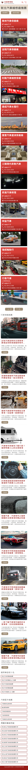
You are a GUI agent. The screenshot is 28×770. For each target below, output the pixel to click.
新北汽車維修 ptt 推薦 (8, 692)
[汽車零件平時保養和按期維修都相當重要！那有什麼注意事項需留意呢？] (14, 583)
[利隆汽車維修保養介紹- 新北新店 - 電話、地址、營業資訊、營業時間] (14, 82)
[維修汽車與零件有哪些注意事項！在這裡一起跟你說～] (14, 408)
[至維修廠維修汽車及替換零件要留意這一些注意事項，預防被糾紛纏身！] (14, 373)
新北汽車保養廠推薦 (7, 676)
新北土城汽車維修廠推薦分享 (10, 754)
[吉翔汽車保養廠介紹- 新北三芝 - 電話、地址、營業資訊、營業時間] (14, 53)
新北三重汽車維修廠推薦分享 (10, 762)
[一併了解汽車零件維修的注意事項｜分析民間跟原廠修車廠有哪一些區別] (14, 619)
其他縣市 (5, 13)
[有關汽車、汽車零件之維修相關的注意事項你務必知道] (14, 513)
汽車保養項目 (5, 715)
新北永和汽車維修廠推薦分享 (10, 750)
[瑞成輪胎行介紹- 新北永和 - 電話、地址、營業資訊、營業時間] (14, 253)
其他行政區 (16, 13)
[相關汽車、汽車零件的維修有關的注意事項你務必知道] (14, 653)
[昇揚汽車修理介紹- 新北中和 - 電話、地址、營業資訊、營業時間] (14, 196)
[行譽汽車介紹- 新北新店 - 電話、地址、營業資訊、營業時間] (14, 283)
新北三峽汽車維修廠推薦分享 (10, 746)
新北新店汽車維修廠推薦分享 (10, 758)
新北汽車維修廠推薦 (7, 684)
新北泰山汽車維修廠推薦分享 (10, 727)
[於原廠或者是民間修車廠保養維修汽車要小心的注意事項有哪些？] (14, 478)
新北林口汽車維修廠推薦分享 (10, 735)
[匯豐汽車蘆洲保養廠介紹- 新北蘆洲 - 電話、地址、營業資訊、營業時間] (14, 139)
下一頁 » (18, 309)
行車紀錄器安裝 (6, 711)
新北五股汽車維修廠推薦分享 (10, 731)
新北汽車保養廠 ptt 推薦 (9, 680)
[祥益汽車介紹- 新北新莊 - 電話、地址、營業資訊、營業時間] (14, 225)
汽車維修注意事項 (7, 703)
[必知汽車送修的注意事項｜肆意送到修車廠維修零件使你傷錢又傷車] (14, 336)
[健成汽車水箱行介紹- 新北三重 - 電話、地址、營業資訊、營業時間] (14, 110)
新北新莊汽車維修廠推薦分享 (10, 738)
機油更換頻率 (5, 707)
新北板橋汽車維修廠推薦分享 (10, 742)
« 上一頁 (9, 309)
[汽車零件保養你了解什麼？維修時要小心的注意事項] (14, 443)
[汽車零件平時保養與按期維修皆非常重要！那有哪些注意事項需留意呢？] (14, 548)
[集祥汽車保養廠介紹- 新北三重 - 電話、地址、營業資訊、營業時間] (14, 25)
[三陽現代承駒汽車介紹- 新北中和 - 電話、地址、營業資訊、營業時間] (14, 168)
